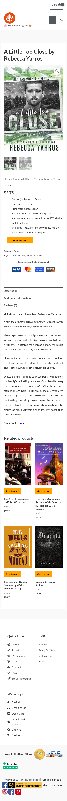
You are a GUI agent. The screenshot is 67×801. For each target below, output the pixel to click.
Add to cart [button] (12, 491)
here (21, 423)
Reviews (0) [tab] (10, 305)
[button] (61, 20)
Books (15, 179)
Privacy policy (10, 779)
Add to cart (19, 240)
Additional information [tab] (17, 298)
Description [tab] (10, 290)
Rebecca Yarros (34, 255)
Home (7, 179)
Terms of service (30, 779)
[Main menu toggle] (52, 20)
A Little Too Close (17, 255)
